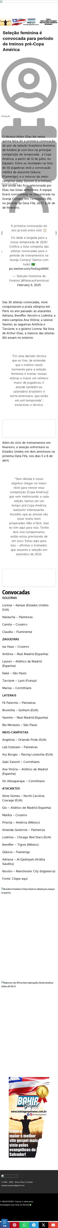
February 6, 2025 (29, 285)
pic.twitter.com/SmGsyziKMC (29, 268)
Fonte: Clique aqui (15, 878)
